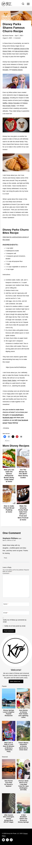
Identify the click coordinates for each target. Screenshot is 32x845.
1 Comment (17, 38)
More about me (15, 681)
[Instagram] (11, 839)
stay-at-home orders (21, 51)
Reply (5, 558)
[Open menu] (28, 4)
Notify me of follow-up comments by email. (14, 621)
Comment (6, 573)
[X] (7, 839)
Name (5, 604)
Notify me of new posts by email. (15, 626)
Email (5, 613)
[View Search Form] (23, 4)
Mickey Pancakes (14, 103)
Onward (7, 67)
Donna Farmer (9, 35)
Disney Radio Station (9, 380)
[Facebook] (3, 839)
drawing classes (17, 70)
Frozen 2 (16, 67)
